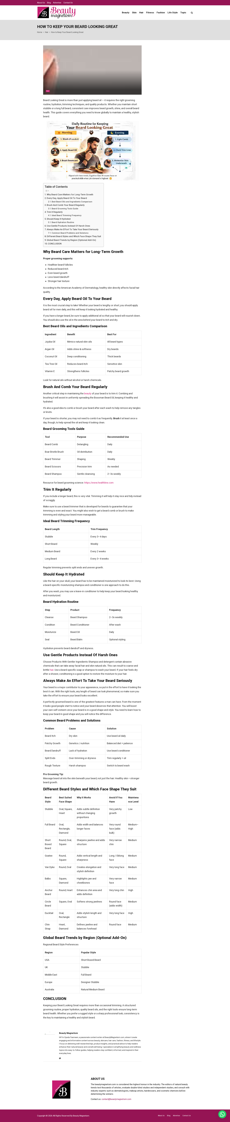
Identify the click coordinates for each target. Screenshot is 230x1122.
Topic (183, 12)
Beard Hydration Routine (63, 222)
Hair (141, 12)
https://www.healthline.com (99, 482)
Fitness (150, 12)
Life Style (173, 12)
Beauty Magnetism (68, 1033)
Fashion (161, 12)
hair (52, 669)
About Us (41, 3)
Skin (134, 12)
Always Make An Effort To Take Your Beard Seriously (72, 229)
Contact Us (68, 3)
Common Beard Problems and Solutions (70, 233)
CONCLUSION (54, 243)
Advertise (57, 3)
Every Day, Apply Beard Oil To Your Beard (67, 198)
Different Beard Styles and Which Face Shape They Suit (74, 236)
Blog (49, 3)
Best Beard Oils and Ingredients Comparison (72, 201)
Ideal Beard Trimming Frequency (66, 215)
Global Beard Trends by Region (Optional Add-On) (71, 240)
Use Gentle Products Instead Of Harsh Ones (68, 226)
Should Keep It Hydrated (59, 219)
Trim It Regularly (55, 212)
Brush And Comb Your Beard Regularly (66, 205)
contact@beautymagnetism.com (116, 1099)
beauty (87, 393)
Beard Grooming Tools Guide (65, 208)
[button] (222, 1114)
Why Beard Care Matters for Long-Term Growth (70, 194)
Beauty (125, 12)
